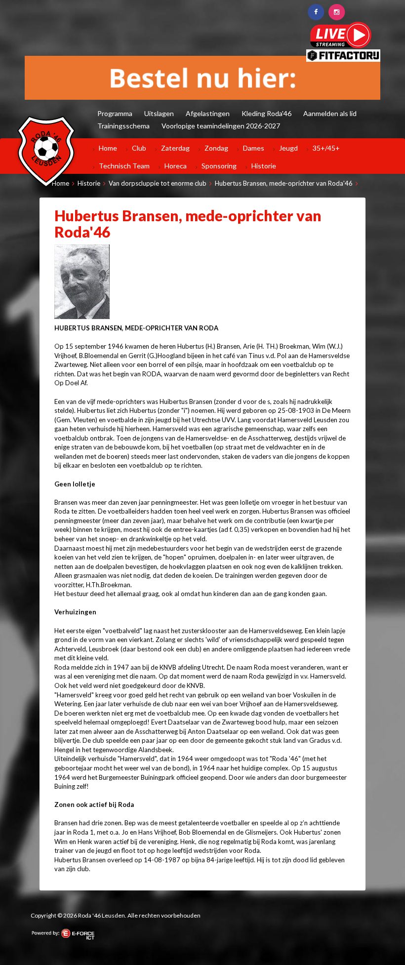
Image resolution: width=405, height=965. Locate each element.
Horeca (175, 165)
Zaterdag (175, 148)
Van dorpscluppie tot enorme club (157, 183)
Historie (263, 165)
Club (139, 148)
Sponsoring (219, 165)
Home (108, 148)
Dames (253, 148)
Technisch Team (124, 165)
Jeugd (288, 148)
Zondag (216, 148)
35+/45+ (326, 148)
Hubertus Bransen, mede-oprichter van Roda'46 (284, 183)
